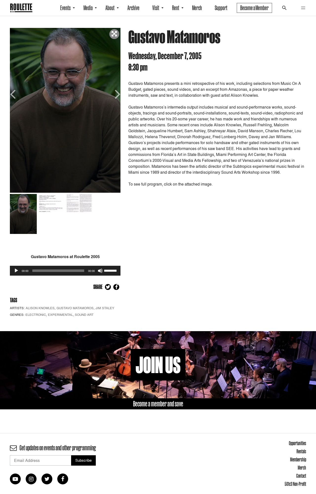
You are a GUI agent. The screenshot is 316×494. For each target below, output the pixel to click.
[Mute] (100, 270)
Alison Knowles (40, 308)
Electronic (35, 314)
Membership (298, 459)
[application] (65, 271)
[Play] (16, 270)
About (110, 8)
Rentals (301, 451)
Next (116, 94)
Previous (13, 94)
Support (221, 8)
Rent (175, 8)
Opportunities (297, 443)
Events (65, 8)
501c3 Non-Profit (295, 484)
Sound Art (84, 314)
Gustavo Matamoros (75, 308)
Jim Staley (105, 308)
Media (88, 8)
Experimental (60, 314)
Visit (155, 8)
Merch (197, 8)
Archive (133, 8)
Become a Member (254, 8)
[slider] (111, 270)
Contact (301, 476)
